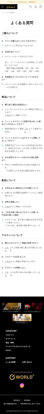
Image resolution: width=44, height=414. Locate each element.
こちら (7, 115)
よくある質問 (11, 362)
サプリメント (11, 339)
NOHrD (8, 350)
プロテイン (10, 335)
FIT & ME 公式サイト (22, 322)
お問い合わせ (27, 362)
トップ (4, 12)
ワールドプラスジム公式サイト (11, 311)
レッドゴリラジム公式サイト (32, 311)
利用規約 (27, 400)
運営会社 (17, 400)
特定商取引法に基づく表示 (30, 404)
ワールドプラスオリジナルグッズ (18, 346)
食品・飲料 (10, 343)
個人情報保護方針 (10, 404)
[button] (2, 6)
